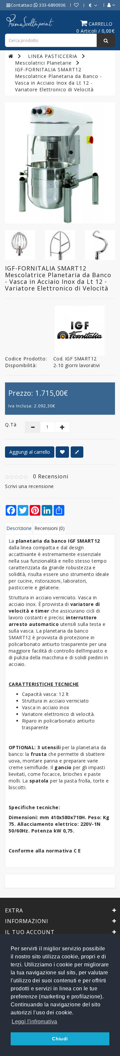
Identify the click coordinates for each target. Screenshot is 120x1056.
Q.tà (10, 424)
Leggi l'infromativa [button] (34, 1021)
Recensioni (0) (49, 528)
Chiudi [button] (60, 1038)
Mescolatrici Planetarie (43, 63)
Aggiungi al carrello (29, 452)
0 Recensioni (50, 476)
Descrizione (19, 528)
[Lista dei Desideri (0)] (73, 5)
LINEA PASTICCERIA (52, 56)
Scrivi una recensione (29, 486)
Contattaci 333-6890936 (38, 5)
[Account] (107, 5)
